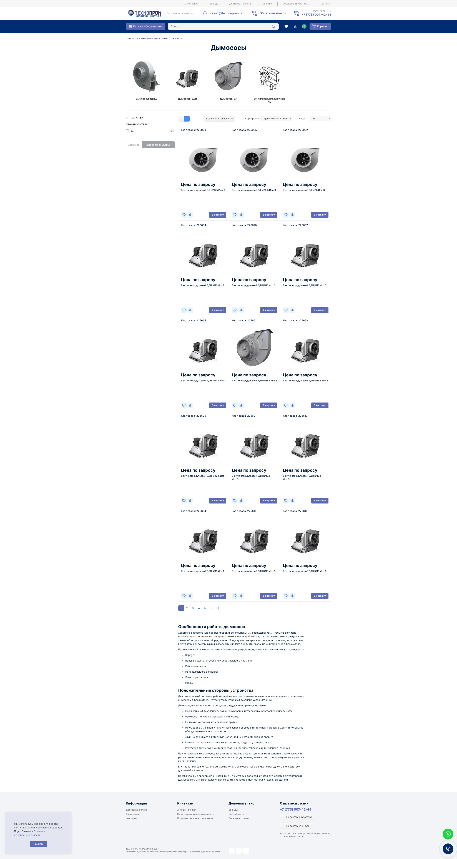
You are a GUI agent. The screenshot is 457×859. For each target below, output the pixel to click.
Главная (130, 38)
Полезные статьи (238, 818)
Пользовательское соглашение (195, 818)
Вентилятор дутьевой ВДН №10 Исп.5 (305, 285)
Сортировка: (252, 118)
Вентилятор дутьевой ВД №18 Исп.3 (304, 190)
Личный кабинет (186, 809)
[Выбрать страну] (304, 26)
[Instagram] (231, 850)
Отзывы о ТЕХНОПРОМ (296, 3)
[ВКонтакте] (246, 850)
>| (217, 607)
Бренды (214, 3)
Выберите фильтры (158, 144)
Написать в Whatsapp (299, 816)
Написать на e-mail (297, 825)
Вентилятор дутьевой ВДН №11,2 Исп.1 (203, 380)
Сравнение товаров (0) (219, 118)
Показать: (303, 118)
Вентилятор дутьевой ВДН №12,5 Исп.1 (203, 475)
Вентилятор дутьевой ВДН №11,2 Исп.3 (254, 380)
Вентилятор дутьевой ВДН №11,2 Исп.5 (305, 380)
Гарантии (267, 3)
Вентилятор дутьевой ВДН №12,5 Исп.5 (302, 477)
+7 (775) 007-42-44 (295, 809)
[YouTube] (238, 850)
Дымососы (177, 38)
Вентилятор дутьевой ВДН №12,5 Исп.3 (251, 477)
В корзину (218, 214)
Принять (38, 843)
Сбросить (134, 144)
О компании (192, 3)
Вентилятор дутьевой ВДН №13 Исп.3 (253, 571)
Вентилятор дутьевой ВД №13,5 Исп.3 (203, 190)
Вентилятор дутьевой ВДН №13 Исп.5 (305, 571)
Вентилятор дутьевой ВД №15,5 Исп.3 (254, 190)
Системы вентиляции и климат (152, 38)
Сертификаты (236, 814)
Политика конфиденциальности (195, 814)
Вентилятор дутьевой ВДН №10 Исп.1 (202, 285)
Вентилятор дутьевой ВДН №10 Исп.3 (253, 285)
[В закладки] (184, 215)
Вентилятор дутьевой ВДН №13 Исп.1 (202, 571)
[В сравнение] (190, 215)
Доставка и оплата (240, 3)
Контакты (325, 3)
